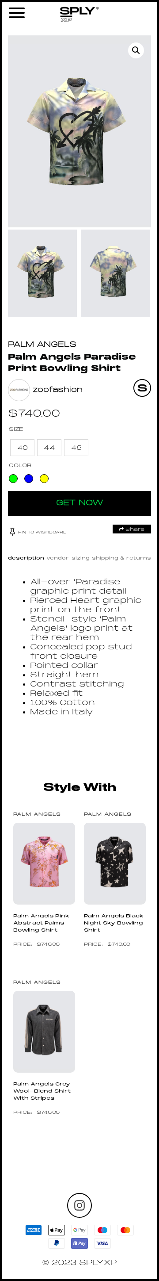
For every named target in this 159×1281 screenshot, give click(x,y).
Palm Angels (42, 345)
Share (134, 529)
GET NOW (79, 503)
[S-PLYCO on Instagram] (79, 1205)
